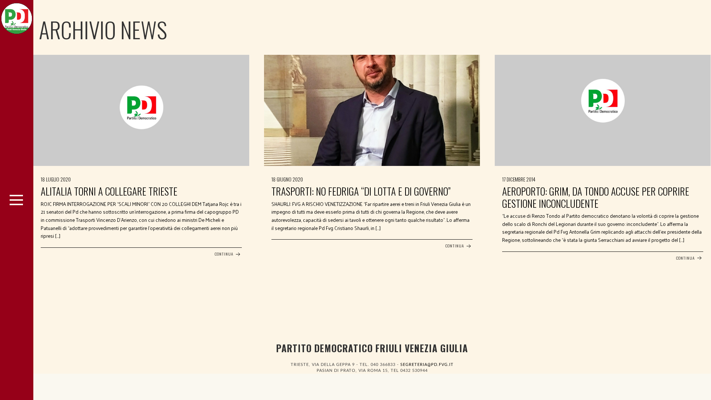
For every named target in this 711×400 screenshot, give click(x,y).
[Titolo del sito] (17, 16)
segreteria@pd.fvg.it (427, 365)
